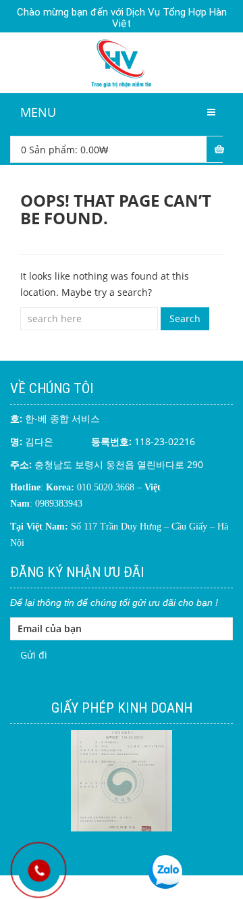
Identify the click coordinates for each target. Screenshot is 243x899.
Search (184, 318)
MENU (38, 112)
